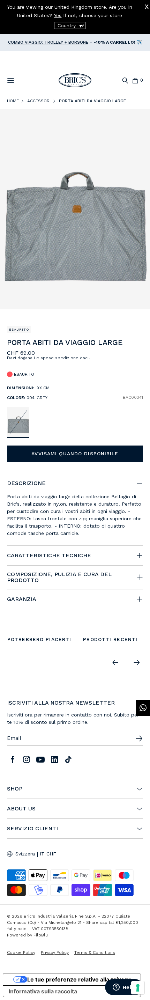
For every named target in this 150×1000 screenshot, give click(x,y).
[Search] (125, 80)
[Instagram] (26, 759)
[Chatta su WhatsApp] (143, 708)
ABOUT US (21, 809)
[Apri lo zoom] (75, 209)
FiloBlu (40, 935)
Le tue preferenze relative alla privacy (78, 979)
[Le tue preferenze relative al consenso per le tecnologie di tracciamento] (137, 987)
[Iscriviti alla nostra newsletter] (139, 738)
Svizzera (25, 853)
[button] (139, 344)
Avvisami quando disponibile (74, 453)
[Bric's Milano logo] (75, 80)
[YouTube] (40, 759)
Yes (57, 15)
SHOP (14, 789)
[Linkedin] (54, 759)
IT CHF (48, 853)
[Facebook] (12, 759)
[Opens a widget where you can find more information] (124, 988)
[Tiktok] (68, 759)
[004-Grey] (18, 422)
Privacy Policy (55, 952)
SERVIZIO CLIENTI (32, 828)
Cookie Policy (21, 952)
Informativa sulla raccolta (43, 991)
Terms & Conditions (94, 952)
